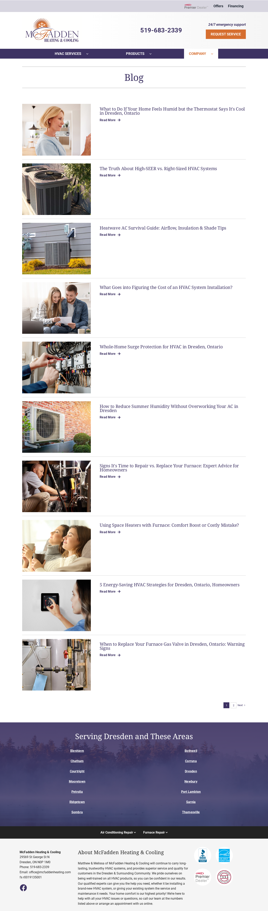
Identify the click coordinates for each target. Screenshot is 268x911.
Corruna (191, 761)
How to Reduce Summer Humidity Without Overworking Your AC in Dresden (169, 408)
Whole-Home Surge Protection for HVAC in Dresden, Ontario (161, 347)
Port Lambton (191, 792)
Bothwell (191, 751)
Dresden (191, 771)
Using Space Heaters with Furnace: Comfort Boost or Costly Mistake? (169, 525)
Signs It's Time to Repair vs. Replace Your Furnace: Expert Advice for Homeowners (169, 468)
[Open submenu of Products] (153, 54)
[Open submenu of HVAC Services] (89, 54)
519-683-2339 (161, 30)
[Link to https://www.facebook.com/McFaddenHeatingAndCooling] (23, 887)
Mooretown (77, 781)
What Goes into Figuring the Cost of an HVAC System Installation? (166, 287)
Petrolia (77, 792)
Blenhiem (77, 751)
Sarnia (191, 802)
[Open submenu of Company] (214, 54)
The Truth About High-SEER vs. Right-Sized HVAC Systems (158, 168)
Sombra (77, 812)
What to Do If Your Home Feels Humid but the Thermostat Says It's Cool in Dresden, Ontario (172, 111)
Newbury (190, 781)
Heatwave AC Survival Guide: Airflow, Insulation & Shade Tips (163, 228)
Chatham (77, 761)
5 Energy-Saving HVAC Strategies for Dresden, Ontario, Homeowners (170, 585)
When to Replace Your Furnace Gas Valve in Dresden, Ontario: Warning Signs (172, 646)
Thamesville (191, 812)
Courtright (77, 771)
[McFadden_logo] (52, 17)
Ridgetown (77, 802)
